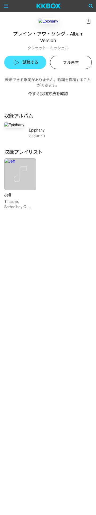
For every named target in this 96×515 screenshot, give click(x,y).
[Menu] (6, 6)
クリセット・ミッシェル (48, 47)
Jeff (7, 195)
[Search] (91, 6)
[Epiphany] (48, 21)
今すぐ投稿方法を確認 (48, 93)
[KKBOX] (49, 6)
